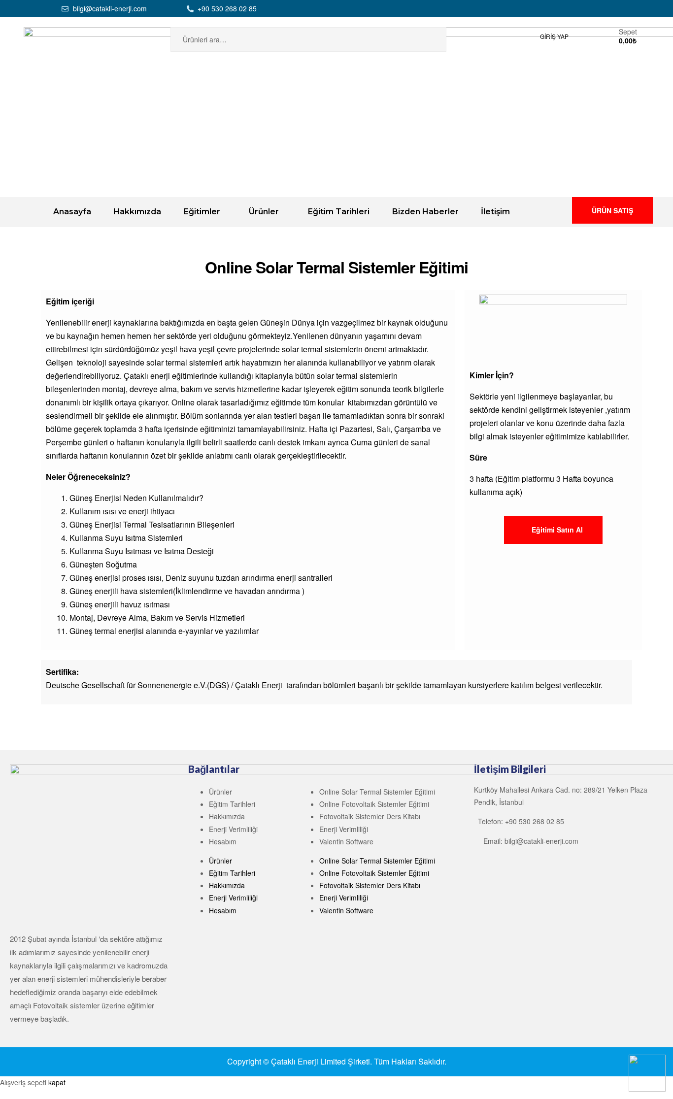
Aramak (426, 39)
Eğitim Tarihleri (232, 804)
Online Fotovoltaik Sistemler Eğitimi (374, 804)
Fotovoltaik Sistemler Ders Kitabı (369, 816)
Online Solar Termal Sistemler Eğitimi (377, 792)
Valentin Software (346, 841)
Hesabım (222, 841)
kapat (57, 1082)
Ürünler (220, 792)
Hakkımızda (227, 816)
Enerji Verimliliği (233, 829)
